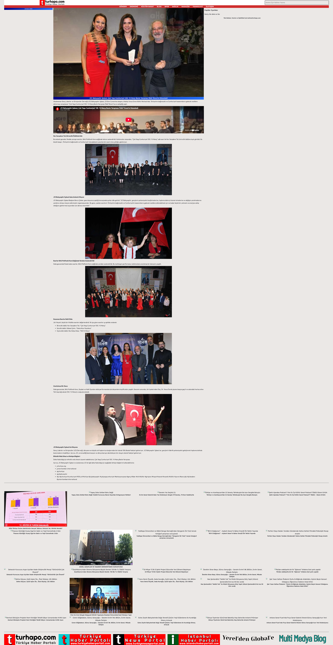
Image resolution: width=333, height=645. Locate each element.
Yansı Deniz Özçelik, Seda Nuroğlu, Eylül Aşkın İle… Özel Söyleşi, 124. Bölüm (166, 581)
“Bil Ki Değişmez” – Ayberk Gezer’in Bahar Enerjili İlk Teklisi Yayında (231, 533)
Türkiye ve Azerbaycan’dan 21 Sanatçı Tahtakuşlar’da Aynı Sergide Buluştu (232, 495)
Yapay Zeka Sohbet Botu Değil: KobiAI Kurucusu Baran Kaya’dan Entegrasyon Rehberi (101, 495)
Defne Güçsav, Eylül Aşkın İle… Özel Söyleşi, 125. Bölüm (35, 581)
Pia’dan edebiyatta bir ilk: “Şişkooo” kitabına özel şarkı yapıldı (297, 572)
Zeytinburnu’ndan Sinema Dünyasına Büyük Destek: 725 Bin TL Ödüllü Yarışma (101, 572)
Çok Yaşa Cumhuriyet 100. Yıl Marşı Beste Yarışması (112, 459)
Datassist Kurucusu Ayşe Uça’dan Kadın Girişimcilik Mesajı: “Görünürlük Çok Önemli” (36, 574)
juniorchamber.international (66, 469)
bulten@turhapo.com (254, 18)
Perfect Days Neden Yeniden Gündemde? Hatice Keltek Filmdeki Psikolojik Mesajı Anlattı (297, 536)
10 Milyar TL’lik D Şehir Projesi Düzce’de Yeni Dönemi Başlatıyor (166, 572)
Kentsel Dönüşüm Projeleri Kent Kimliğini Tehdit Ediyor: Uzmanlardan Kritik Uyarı (35, 620)
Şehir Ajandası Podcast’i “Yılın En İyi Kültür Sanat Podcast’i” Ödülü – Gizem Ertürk (297, 495)
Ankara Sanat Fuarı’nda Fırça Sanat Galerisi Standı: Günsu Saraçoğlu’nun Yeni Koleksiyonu (297, 623)
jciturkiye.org (61, 466)
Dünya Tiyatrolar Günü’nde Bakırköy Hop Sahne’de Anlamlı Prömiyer (231, 620)
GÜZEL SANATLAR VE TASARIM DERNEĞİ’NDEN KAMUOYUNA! (101, 567)
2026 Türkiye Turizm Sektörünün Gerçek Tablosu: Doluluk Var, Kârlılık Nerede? (35, 528)
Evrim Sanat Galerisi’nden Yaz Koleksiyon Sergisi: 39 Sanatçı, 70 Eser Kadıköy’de (166, 495)
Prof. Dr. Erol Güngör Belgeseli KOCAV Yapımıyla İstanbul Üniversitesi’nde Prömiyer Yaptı (101, 615)
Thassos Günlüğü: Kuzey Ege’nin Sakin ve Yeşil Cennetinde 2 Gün (35, 533)
